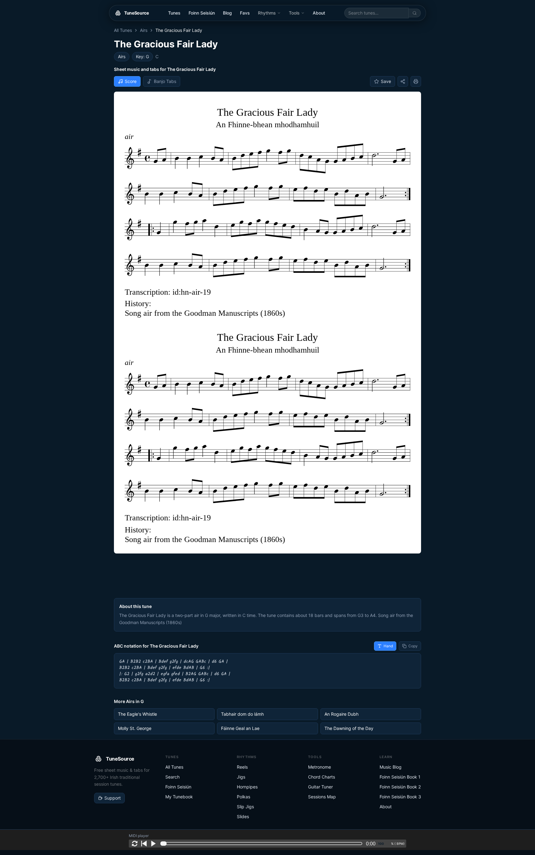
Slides (243, 816)
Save (386, 81)
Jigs (241, 776)
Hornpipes (247, 786)
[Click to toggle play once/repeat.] (134, 843)
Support (112, 798)
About (319, 12)
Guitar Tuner (320, 786)
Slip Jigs (245, 806)
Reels (242, 767)
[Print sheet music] (416, 81)
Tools (294, 12)
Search (172, 776)
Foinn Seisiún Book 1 (400, 776)
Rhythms (267, 12)
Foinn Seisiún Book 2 (400, 786)
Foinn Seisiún (202, 12)
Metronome (319, 767)
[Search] (415, 13)
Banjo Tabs (165, 81)
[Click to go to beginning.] (144, 843)
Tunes (174, 12)
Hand (388, 646)
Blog (227, 12)
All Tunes (123, 30)
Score (131, 81)
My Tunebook (179, 796)
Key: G (142, 56)
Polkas (243, 796)
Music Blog (391, 767)
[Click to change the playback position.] (262, 843)
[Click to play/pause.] (153, 843)
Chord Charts (321, 776)
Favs (245, 12)
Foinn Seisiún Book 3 (400, 796)
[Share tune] (403, 81)
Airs (143, 30)
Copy (413, 646)
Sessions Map (322, 796)
